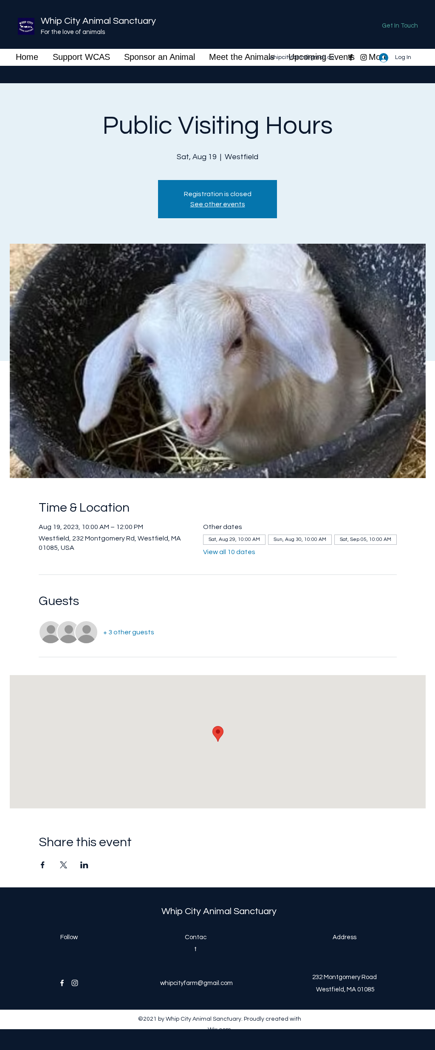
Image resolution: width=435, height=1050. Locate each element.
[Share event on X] (63, 864)
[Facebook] (351, 57)
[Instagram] (363, 57)
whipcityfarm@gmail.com (196, 983)
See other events (217, 204)
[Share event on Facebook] (43, 864)
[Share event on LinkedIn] (84, 864)
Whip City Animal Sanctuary (98, 21)
